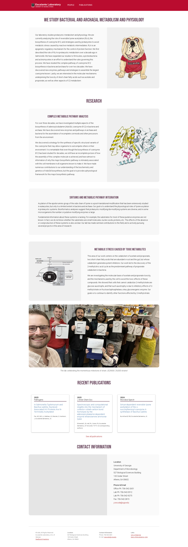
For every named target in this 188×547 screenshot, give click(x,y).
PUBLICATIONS (85, 5)
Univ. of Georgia (136, 535)
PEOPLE (70, 5)
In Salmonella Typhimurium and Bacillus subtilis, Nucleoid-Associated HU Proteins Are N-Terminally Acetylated (48, 408)
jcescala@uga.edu (121, 503)
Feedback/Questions (42, 539)
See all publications (94, 436)
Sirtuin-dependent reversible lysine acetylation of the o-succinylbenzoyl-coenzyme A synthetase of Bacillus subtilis (135, 408)
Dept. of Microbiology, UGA (139, 537)
